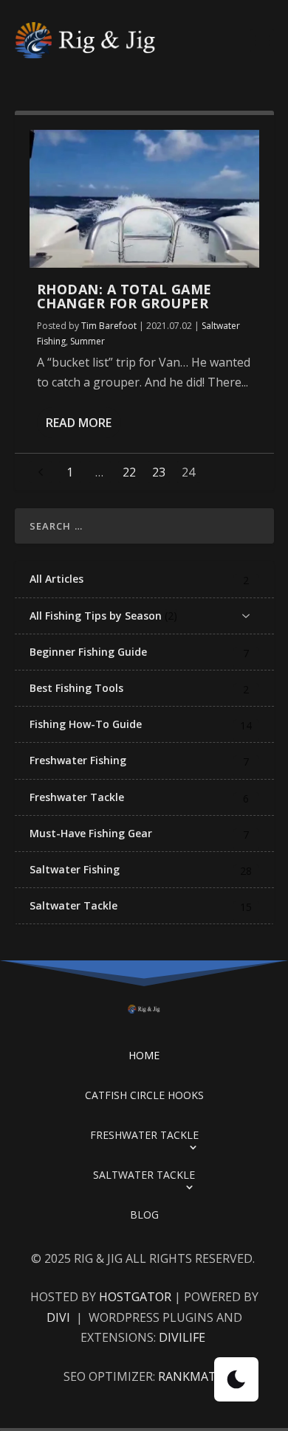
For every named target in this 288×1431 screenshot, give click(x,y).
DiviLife (183, 1337)
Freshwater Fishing (78, 760)
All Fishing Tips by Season (96, 616)
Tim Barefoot (109, 325)
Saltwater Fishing (75, 869)
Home (144, 1055)
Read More (79, 423)
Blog (144, 1214)
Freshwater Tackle (77, 797)
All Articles (56, 579)
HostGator (135, 1297)
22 (129, 472)
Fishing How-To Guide (86, 724)
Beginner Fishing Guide (88, 652)
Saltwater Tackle (73, 905)
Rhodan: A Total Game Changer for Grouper (124, 296)
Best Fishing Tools (76, 688)
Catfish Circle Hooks (144, 1095)
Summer (87, 341)
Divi (60, 1317)
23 (158, 472)
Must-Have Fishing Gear (91, 833)
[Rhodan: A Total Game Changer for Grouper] (144, 199)
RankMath (191, 1376)
